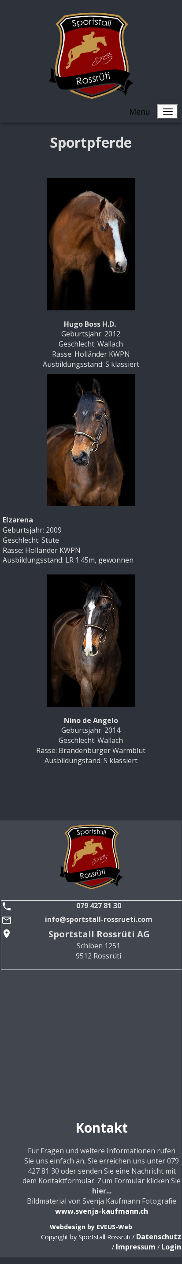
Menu (139, 111)
